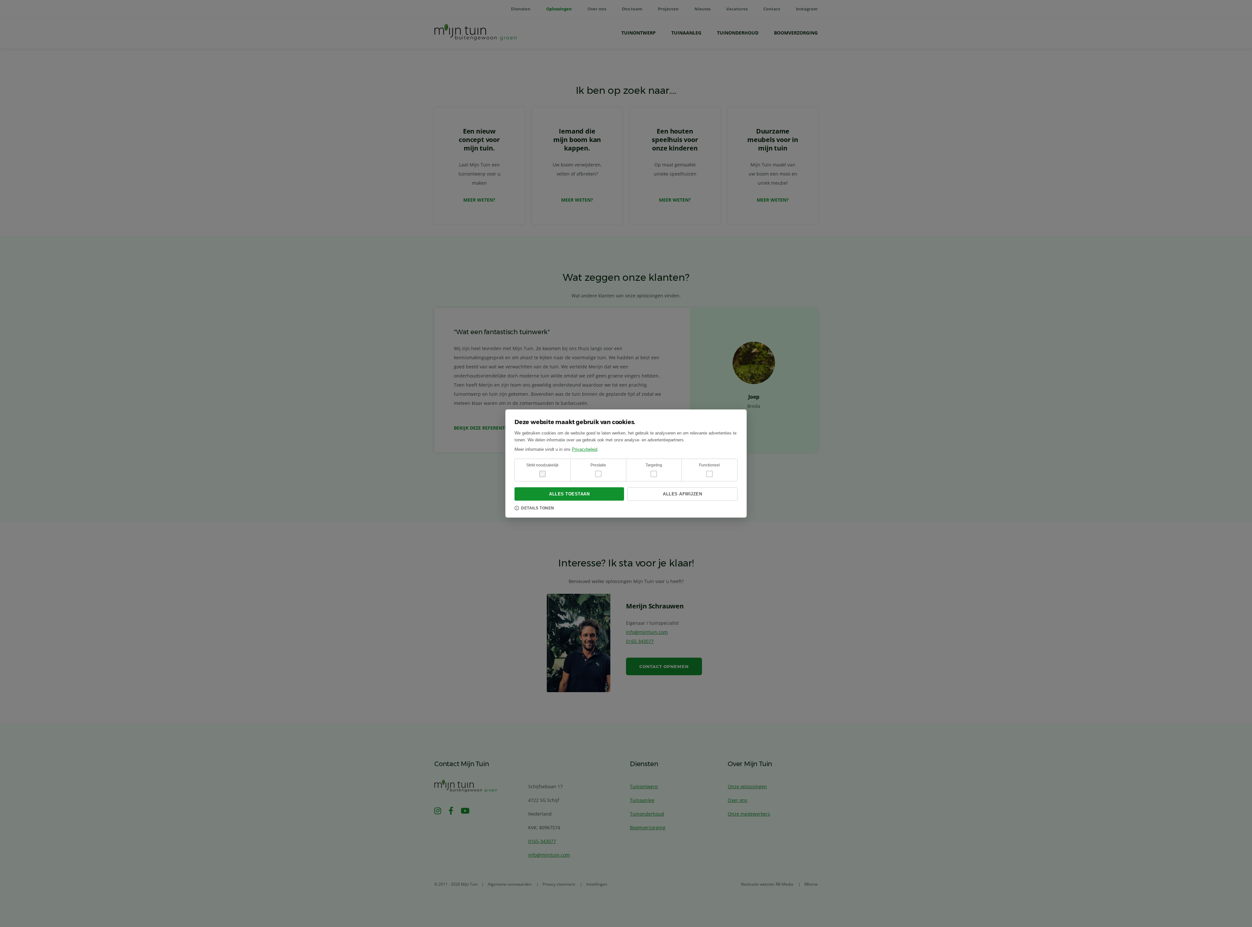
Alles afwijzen (682, 494)
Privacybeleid (584, 449)
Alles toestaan (569, 494)
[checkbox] (598, 474)
